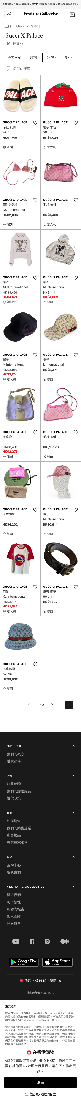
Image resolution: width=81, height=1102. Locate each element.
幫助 (10, 857)
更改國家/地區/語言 (40, 1094)
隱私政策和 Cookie (39, 993)
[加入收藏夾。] (35, 122)
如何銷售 (14, 821)
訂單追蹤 (14, 784)
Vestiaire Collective (26, 887)
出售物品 (14, 835)
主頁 (7, 26)
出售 (10, 813)
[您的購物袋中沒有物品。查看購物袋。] (72, 14)
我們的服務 (14, 746)
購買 (10, 776)
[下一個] (52, 705)
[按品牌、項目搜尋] (8, 14)
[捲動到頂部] (69, 705)
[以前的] (29, 705)
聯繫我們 (14, 872)
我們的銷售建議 (19, 828)
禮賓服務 (14, 761)
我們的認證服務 (19, 791)
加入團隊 (14, 916)
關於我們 (14, 895)
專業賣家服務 (17, 842)
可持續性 (14, 902)
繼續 (40, 1082)
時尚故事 (14, 923)
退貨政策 (14, 798)
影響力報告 (15, 909)
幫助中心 (14, 865)
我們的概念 (15, 754)
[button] (72, 14)
